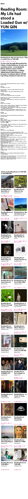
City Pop (6, 333)
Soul (2, 286)
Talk (2, 61)
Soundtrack (4, 241)
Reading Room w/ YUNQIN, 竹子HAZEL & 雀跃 (7, 373)
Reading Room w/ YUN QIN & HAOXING (13, 172)
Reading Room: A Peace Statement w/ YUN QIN (20, 305)
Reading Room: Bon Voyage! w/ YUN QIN (19, 373)
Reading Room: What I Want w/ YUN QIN (19, 327)
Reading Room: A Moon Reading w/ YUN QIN (7, 441)
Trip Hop (5, 61)
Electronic (23, 263)
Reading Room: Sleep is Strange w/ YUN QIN (6, 305)
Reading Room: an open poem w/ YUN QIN (7, 282)
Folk (2, 401)
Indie (2, 310)
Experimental (8, 196)
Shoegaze (3, 309)
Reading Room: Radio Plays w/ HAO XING (6, 259)
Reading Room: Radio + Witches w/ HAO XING (6, 327)
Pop (2, 355)
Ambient (3, 196)
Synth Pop (9, 445)
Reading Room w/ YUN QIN (7, 213)
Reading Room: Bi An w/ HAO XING (20, 281)
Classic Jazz (22, 287)
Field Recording (8, 195)
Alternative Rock (11, 61)
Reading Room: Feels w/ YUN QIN (20, 349)
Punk (24, 332)
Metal (2, 423)
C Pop (7, 218)
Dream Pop (8, 309)
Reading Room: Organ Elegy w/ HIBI (6, 236)
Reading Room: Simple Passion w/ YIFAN (20, 259)
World (2, 195)
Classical (17, 196)
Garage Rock (4, 263)
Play (26, 57)
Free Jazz (3, 218)
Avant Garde (17, 241)
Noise (8, 241)
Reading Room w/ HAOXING (7, 395)
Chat (25, 241)
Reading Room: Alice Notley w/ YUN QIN (19, 236)
